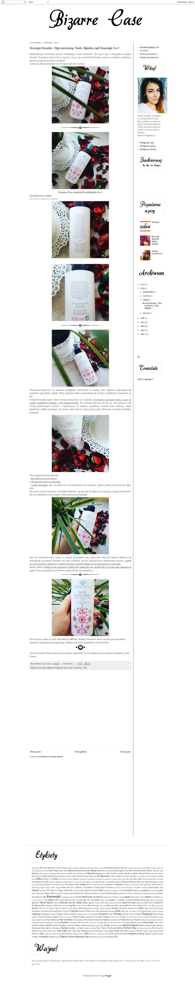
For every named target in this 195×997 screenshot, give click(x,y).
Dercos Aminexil (157, 879)
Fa (113, 884)
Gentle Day (36, 887)
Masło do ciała (129, 902)
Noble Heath (148, 908)
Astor (148, 868)
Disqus (66, 882)
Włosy (141, 933)
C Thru (112, 876)
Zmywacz (93, 937)
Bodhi (45, 876)
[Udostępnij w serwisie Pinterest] (89, 663)
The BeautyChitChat (115, 928)
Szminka (72, 928)
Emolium (153, 882)
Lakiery (51, 900)
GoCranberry (88, 887)
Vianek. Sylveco (153, 931)
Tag (77, 928)
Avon (51, 870)
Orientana (45, 914)
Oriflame (53, 914)
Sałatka (139, 922)
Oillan (88, 911)
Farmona (118, 884)
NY (44, 908)
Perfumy (132, 914)
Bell (70, 873)
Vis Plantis (52, 934)
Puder (140, 917)
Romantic (154, 920)
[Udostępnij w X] (83, 663)
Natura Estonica (61, 908)
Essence (47, 884)
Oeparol (82, 911)
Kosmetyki (42, 668)
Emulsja (160, 882)
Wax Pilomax (67, 934)
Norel (43, 911)
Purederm (154, 917)
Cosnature (106, 879)
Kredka (79, 897)
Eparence (35, 885)
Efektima (125, 882)
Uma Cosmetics (96, 931)
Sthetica (142, 925)
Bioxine (39, 876)
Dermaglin (36, 882)
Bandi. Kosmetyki (108, 871)
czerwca (147, 296)
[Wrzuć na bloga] (80, 663)
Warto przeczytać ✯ (148, 54)
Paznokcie (103, 914)
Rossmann (43, 922)
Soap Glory (100, 925)
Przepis (123, 917)
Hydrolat (43, 890)
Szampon (64, 928)
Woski (125, 934)
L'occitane (156, 897)
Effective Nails (135, 882)
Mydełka (35, 908)
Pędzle (43, 920)
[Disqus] (80, 712)
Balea (70, 870)
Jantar (140, 890)
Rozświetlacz (73, 922)
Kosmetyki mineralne (69, 897)
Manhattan (159, 900)
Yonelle (35, 937)
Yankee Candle (151, 934)
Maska (79, 902)
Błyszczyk (105, 876)
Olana (93, 911)
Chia (33, 879)
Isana (129, 890)
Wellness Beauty (78, 934)
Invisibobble (123, 890)
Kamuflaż (58, 893)
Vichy (161, 931)
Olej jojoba (111, 911)
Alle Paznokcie (89, 868)
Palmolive (81, 914)
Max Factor (148, 903)
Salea (123, 922)
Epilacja (41, 885)
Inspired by (107, 890)
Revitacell (117, 920)
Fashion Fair (127, 885)
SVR (111, 922)
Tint (49, 931)
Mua (149, 906)
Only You (128, 911)
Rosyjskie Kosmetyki (53, 922)
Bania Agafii (119, 870)
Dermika (52, 882)
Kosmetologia (159, 893)
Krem (85, 896)
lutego (146, 300)
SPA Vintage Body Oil (101, 922)
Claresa (70, 879)
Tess (98, 928)
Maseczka (64, 902)
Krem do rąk (93, 897)
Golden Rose (100, 887)
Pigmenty (35, 917)
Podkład (75, 917)
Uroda (116, 931)
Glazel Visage (44, 887)
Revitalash (125, 920)
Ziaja (87, 936)
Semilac (35, 925)
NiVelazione (123, 908)
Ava (162, 868)
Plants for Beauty (66, 917)
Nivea (141, 908)
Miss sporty (119, 905)
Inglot (82, 890)
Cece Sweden (141, 876)
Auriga (153, 868)
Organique (36, 914)
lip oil (103, 937)
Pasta (90, 914)
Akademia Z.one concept (57, 868)
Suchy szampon (157, 925)
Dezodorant (59, 882)
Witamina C (94, 934)
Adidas (45, 868)
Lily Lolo (90, 900)
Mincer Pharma (82, 906)
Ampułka (108, 868)
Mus (153, 905)
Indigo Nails (68, 890)
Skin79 (77, 925)
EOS (112, 882)
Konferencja (122, 893)
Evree (89, 884)
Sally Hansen (131, 922)
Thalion (103, 928)
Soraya (107, 925)
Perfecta (125, 914)
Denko (150, 879)
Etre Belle (55, 885)
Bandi (100, 870)
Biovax (34, 876)
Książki (127, 897)
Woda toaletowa (115, 934)
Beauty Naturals (57, 873)
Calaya (118, 876)
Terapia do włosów (90, 928)
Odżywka (74, 911)
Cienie (55, 879)
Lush (117, 900)
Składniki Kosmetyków (88, 925)
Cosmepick (82, 879)
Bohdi (59, 876)
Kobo (108, 893)
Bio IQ (105, 873)
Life (77, 900)
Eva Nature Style (72, 884)
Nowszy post (35, 752)
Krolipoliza (115, 897)
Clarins (76, 879)
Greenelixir (137, 887)
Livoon (102, 900)
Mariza (50, 902)
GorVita (118, 887)
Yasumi (160, 934)
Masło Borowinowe (115, 903)
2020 (143, 284)
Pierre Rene (158, 914)
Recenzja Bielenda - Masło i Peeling (156, 240)
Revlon (132, 920)
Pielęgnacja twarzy (61, 668)
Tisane (54, 931)
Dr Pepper (86, 882)
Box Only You (91, 876)
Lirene (97, 900)
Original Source (63, 914)
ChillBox (38, 879)
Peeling (117, 913)
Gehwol (160, 885)
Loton (107, 900)
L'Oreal (142, 897)
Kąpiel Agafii (135, 897)
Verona (139, 931)
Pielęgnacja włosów (148, 149)
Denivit (145, 879)
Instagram (115, 890)
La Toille (44, 900)
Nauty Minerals (94, 908)
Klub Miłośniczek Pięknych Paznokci (93, 893)
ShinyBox (62, 925)
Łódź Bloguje (110, 937)
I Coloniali (50, 890)
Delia (140, 879)
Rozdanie (155, 222)
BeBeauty (35, 873)
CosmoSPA (90, 879)
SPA (92, 922)
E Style (107, 882)
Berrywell (76, 873)
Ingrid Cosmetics (91, 890)
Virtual (46, 934)
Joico (156, 890)
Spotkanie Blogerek (130, 925)
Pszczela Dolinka (131, 917)
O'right (65, 911)
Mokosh (135, 906)
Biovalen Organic (157, 873)
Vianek (145, 931)
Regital (106, 920)
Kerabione (77, 893)
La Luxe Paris (36, 900)
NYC (47, 908)
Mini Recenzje (93, 905)
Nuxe (60, 911)
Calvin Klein (125, 876)
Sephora (42, 925)
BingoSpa (98, 873)
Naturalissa (83, 908)
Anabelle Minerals (120, 868)
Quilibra (76, 920)
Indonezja (76, 890)
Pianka (137, 914)
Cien (50, 879)
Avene (47, 871)
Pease (110, 914)
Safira (119, 922)
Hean (161, 887)
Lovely (112, 900)
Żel (116, 936)
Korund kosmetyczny (147, 893)
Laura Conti (59, 900)
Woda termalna (103, 934)
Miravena (110, 905)
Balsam (94, 870)
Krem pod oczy (105, 897)
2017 (142, 322)
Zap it (57, 937)
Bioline (136, 873)
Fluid (149, 885)
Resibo (112, 920)
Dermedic (45, 882)
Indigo (60, 890)
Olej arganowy (101, 911)
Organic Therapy (157, 911)
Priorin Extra (115, 917)
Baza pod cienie (158, 871)
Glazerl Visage (55, 887)
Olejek (117, 911)
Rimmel (137, 920)
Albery (77, 868)
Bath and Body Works (137, 870)
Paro (86, 914)
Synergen (56, 928)
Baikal (66, 871)
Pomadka (98, 917)
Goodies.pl (110, 887)
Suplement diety (38, 928)
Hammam (145, 887)
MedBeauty (36, 905)
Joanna (145, 890)
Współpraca (133, 933)
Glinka (63, 887)
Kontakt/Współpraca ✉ (149, 47)
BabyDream (58, 870)
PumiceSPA (146, 917)
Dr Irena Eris (78, 882)
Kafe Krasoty (36, 893)
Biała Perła (83, 873)
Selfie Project (158, 922)
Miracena (103, 906)
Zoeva (99, 937)
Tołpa (64, 931)
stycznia (146, 313)
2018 (143, 318)
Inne (100, 890)
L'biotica (148, 897)
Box (83, 876)
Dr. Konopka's (95, 882)
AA (41, 868)
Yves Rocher (44, 936)
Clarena (64, 879)
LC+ (161, 897)
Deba (135, 879)
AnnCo (139, 868)
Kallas (42, 893)
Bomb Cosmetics (66, 876)
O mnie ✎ (144, 50)
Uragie (105, 931)
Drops (102, 882)
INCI (56, 890)
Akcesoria (71, 868)
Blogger (108, 975)
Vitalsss (58, 934)
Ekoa (142, 882)
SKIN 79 (87, 922)
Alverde (102, 868)
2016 (143, 326)
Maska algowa (88, 903)
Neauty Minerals (105, 908)
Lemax (72, 900)
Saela (115, 922)
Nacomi (52, 908)
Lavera (67, 900)
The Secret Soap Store (144, 928)
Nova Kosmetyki (51, 911)
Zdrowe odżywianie (76, 936)
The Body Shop (129, 928)
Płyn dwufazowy (52, 920)
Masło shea (140, 903)
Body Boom (52, 876)
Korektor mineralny (133, 893)
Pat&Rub (95, 914)
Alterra (97, 868)
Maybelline (158, 903)
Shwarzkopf (71, 925)
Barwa (126, 871)
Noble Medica (158, 908)
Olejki (123, 911)
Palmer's (73, 914)
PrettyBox (106, 917)
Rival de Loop (145, 920)
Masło (107, 903)
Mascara (56, 903)
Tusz (69, 931)
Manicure (35, 903)
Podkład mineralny (86, 917)
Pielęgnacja (147, 913)
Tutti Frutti (76, 931)
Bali (74, 870)
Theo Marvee (43, 931)
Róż (79, 922)
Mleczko (128, 905)
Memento (66, 906)
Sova (112, 925)
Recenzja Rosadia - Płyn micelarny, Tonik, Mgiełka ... (152, 305)
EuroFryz (62, 885)
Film (137, 885)
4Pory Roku (35, 868)
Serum (48, 925)
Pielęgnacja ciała (147, 142)
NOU (41, 908)
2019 (143, 288)
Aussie (158, 868)
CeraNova (160, 876)
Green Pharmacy (127, 887)
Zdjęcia (63, 936)
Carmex (133, 876)
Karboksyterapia (67, 893)
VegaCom (132, 931)
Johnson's (151, 890)
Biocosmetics (119, 873)
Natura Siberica (72, 908)
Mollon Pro (142, 905)
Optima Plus (136, 911)
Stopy (148, 925)
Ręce (83, 922)
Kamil (52, 893)
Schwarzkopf (148, 922)
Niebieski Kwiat (133, 908)
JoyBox (160, 890)
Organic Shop (145, 911)
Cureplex (114, 879)
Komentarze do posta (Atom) (51, 756)
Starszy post (125, 752)
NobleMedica (36, 911)
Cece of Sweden (151, 876)
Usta (121, 931)
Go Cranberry (76, 887)
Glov (68, 887)
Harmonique (154, 887)
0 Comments (67, 664)
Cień (59, 879)
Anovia (143, 868)
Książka (122, 897)
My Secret (159, 906)
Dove (71, 882)
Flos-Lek (143, 884)
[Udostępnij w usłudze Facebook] (86, 663)
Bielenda (91, 873)
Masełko (72, 903)
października (148, 292)
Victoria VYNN (37, 934)
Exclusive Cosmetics (98, 885)
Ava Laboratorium (38, 871)
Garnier (154, 884)
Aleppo (82, 868)
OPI (69, 911)
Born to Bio (77, 876)
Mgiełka (50, 668)
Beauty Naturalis (45, 873)
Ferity (134, 885)
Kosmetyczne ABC (39, 897)
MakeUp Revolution (142, 900)
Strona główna (81, 752)
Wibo (86, 933)
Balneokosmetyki (83, 870)
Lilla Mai (82, 900)
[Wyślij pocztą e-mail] (78, 663)
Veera (126, 931)
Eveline (83, 884)
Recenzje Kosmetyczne (93, 920)
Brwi (98, 876)
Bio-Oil (110, 873)
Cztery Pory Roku (123, 879)
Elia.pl (147, 882)
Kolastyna (114, 893)
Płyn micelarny (76, 668)
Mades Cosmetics (126, 900)
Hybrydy (35, 890)
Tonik (85, 668)
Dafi (131, 879)
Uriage (110, 931)
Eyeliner (109, 884)
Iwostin (134, 890)
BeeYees (65, 873)
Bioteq (148, 873)
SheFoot (55, 925)
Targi (81, 928)
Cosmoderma (98, 879)
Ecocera (118, 882)
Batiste (149, 870)
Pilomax (42, 917)
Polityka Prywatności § (149, 57)
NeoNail (115, 908)
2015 (143, 330)
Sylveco (49, 928)
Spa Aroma (118, 925)
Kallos (47, 893)
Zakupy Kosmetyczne (157, 252)
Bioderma (129, 873)
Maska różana (99, 903)
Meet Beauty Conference (51, 905)
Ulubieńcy (85, 931)
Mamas (153, 900)
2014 (143, 334)
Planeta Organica (52, 917)
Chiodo (45, 879)
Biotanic (142, 873)
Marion (43, 902)
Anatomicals (132, 868)
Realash (81, 920)
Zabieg (52, 937)
